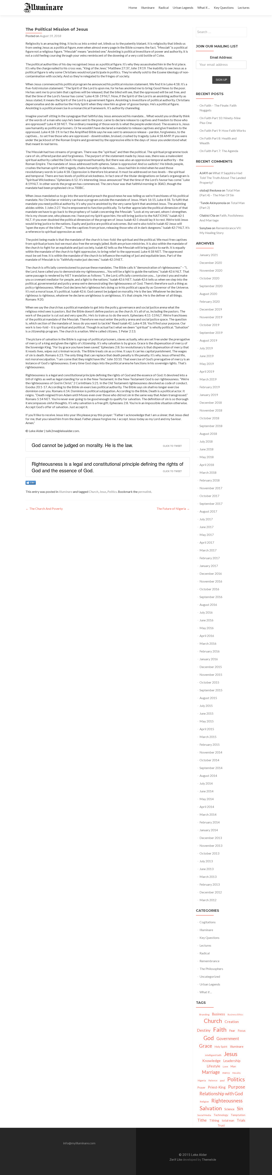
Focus (242, 1030)
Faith (220, 1029)
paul (222, 1080)
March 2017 (208, 550)
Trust (221, 1125)
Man (233, 1066)
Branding (204, 1014)
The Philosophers (211, 969)
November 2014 (211, 752)
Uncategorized (210, 976)
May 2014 (207, 799)
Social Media (204, 1115)
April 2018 (207, 465)
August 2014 (208, 775)
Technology (221, 1115)
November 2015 (211, 674)
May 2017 (207, 534)
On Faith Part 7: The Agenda (219, 151)
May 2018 (207, 457)
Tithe (202, 1120)
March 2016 (208, 643)
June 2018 (206, 449)
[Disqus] (107, 570)
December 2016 (211, 573)
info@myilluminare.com (79, 1143)
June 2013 (206, 869)
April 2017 (207, 542)
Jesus (102, 491)
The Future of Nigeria (173, 508)
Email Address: (221, 57)
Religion (204, 1101)
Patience (212, 1080)
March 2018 (208, 472)
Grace (205, 1046)
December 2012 (211, 892)
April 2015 (207, 729)
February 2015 (210, 744)
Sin (240, 1108)
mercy (226, 1072)
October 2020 (209, 278)
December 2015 (211, 667)
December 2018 (211, 402)
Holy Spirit (221, 1046)
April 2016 (207, 636)
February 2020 (210, 301)
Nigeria (202, 1080)
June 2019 (206, 356)
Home (132, 7)
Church (93, 491)
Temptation (238, 1115)
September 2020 (211, 286)
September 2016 (211, 597)
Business (218, 1014)
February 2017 (210, 558)
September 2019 (211, 332)
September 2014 (211, 768)
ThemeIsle (209, 1159)
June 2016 (206, 620)
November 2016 (211, 581)
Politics (112, 491)
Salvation (211, 1108)
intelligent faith (213, 1055)
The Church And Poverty (44, 508)
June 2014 (206, 791)
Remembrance (209, 961)
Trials (241, 1120)
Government (227, 1038)
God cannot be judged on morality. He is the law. (82, 444)
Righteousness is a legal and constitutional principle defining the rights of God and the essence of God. (107, 467)
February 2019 (210, 387)
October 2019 (209, 325)
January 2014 (209, 830)
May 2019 (207, 363)
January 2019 (209, 395)
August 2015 (208, 698)
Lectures (243, 7)
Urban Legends (183, 7)
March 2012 (208, 900)
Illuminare (148, 7)
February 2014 (210, 822)
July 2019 (206, 348)
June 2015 (206, 713)
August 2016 (208, 604)
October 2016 (209, 589)
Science (229, 1109)
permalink (144, 491)
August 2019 (208, 340)
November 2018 (211, 410)
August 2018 (208, 433)
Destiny (203, 1030)
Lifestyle (213, 1066)
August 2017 (208, 511)
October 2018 (209, 418)
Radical (164, 7)
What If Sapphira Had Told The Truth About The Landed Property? (223, 177)
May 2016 (207, 628)
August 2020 (208, 294)
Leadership (231, 1061)
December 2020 (211, 262)
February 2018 (210, 480)
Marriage (211, 1072)
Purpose (236, 1087)
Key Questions (224, 7)
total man (228, 1120)
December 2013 (211, 838)
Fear (232, 1030)
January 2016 (209, 659)
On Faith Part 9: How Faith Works (223, 130)
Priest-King (217, 1087)
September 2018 (211, 426)
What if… (203, 7)
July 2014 (206, 783)
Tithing (214, 1120)
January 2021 (209, 255)
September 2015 (211, 690)
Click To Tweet (172, 445)
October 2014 (209, 760)
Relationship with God (221, 1093)
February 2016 (210, 651)
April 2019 (207, 371)
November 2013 (211, 845)
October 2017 (209, 496)
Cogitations (208, 922)
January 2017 (209, 566)
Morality (236, 1073)
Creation (232, 1021)
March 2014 (208, 814)
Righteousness (227, 1100)
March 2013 (208, 876)
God (209, 1038)
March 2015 (208, 737)
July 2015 (206, 705)
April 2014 (207, 807)
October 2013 (209, 853)
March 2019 (208, 379)
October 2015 (209, 682)
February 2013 (210, 884)
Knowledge (211, 1060)
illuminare (236, 1046)
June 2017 (206, 527)
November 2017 (211, 488)
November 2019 (211, 317)
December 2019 (211, 309)
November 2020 (211, 270)
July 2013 (206, 861)
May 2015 (207, 721)
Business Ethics (235, 1014)
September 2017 (211, 503)
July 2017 (206, 519)
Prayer (201, 1087)
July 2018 (206, 441)
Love (225, 1066)
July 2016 (206, 612)
